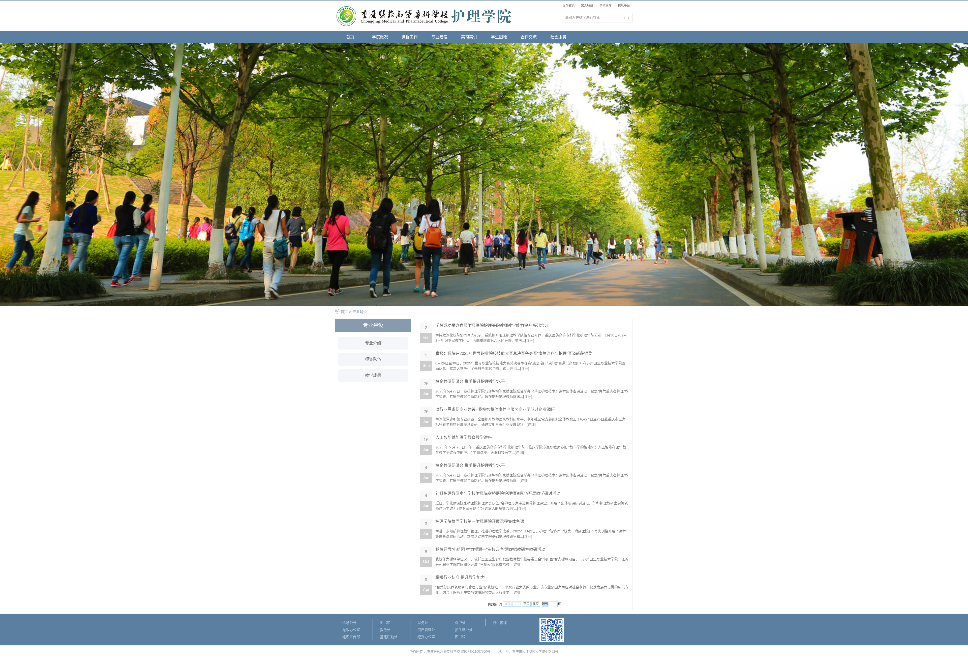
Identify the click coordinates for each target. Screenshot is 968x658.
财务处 (422, 623)
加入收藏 (587, 5)
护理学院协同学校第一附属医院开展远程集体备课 (479, 521)
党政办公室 (351, 630)
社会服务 (558, 37)
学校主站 (605, 5)
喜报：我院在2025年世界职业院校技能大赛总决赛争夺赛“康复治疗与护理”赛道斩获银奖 (513, 353)
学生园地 (499, 37)
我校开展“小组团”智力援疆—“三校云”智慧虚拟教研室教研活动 (490, 549)
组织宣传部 (351, 637)
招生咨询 (500, 623)
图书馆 (385, 623)
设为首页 (569, 5)
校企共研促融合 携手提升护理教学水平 (470, 381)
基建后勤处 (389, 637)
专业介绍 (373, 343)
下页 (526, 604)
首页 (350, 37)
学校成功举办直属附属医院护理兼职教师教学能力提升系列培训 (491, 325)
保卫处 (460, 623)
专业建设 (439, 37)
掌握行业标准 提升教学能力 (460, 577)
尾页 (536, 604)
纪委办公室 (426, 637)
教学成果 (373, 375)
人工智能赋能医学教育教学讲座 (463, 437)
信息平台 (624, 5)
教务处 (385, 630)
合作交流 (529, 37)
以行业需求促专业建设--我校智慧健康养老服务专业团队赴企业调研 (495, 409)
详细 (529, 340)
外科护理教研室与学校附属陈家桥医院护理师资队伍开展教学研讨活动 (497, 493)
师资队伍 (373, 359)
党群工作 (410, 37)
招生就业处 (464, 630)
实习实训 (469, 37)
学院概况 (380, 37)
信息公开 (349, 623)
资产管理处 (426, 630)
